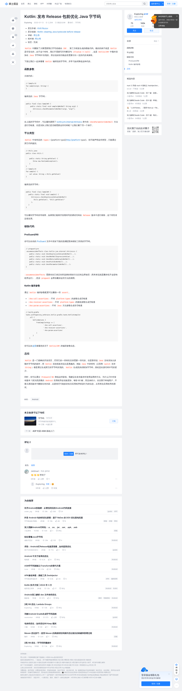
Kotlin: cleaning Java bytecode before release (59, 31)
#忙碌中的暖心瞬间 (98, 662)
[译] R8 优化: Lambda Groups (38, 604)
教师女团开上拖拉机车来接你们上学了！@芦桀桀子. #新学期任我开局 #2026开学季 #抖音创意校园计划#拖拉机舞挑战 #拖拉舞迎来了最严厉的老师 (69, 675)
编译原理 (114, 579)
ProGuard (41, 241)
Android (114, 540)
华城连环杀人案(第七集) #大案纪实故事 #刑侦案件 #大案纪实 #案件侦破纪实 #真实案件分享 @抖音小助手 (55, 662)
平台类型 (130, 52)
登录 (171, 4)
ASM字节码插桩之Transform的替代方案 (42, 566)
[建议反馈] (176, 679)
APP (42, 4)
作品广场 (58, 4)
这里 (34, 346)
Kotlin (115, 588)
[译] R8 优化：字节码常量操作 (37, 643)
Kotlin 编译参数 (134, 64)
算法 (115, 521)
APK (107, 579)
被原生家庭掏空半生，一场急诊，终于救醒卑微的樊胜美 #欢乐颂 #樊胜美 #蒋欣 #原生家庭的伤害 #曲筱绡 (55, 660)
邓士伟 (36, 35)
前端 (105, 521)
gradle (110, 511)
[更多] (176, 685)
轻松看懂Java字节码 (33, 537)
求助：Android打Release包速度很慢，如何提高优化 (47, 546)
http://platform (73, 140)
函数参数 (130, 48)
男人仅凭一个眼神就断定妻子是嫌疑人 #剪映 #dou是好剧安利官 (41, 657)
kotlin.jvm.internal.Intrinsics (69, 122)
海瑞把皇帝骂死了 (26, 677)
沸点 (29, 4)
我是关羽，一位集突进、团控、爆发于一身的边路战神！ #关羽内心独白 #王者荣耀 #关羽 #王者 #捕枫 (67, 677)
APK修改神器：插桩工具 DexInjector (41, 575)
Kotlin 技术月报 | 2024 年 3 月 (38, 585)
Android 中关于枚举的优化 (36, 556)
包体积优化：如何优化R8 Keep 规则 (40, 623)
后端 (110, 521)
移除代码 (130, 57)
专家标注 (68, 4)
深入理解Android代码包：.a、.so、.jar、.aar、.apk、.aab (50, 527)
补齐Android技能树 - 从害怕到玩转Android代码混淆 (47, 508)
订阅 (114, 421)
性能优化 (107, 598)
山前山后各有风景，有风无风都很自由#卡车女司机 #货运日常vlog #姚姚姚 (45, 668)
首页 (23, 4)
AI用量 (49, 4)
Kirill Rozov (43, 28)
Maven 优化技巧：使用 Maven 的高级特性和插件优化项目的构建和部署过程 (58, 633)
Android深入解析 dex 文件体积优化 (40, 595)
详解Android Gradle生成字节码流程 (40, 614)
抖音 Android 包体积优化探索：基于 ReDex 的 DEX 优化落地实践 (53, 517)
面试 (100, 598)
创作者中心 (155, 4)
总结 (128, 69)
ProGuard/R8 (134, 61)
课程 (35, 4)
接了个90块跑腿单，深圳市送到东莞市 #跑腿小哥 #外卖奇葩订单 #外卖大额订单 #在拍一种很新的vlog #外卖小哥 (58, 665)
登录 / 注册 (68, 454)
